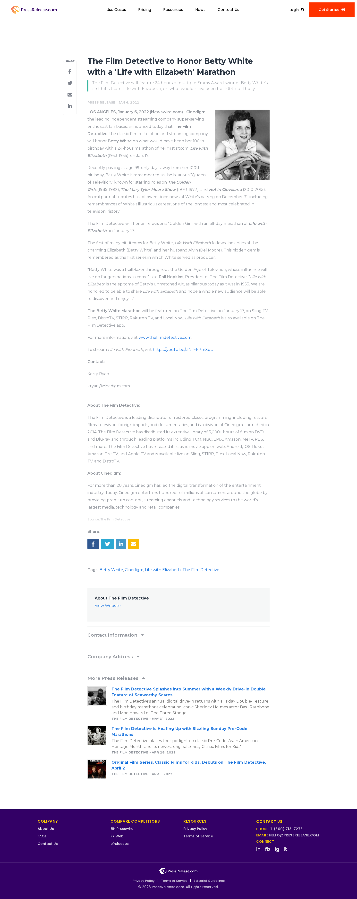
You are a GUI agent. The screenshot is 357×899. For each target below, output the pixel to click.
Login (294, 9)
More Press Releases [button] (113, 678)
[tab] (178, 635)
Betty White (111, 569)
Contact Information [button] (112, 635)
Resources (173, 9)
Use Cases (116, 9)
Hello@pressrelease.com (294, 835)
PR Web (117, 836)
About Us (46, 828)
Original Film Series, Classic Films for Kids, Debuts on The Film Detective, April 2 (188, 765)
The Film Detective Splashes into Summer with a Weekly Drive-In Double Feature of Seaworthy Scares (188, 692)
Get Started (329, 9)
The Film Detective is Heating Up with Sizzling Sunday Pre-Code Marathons (179, 731)
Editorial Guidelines (209, 880)
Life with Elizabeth (163, 569)
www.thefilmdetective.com (165, 337)
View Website (108, 605)
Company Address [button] (110, 656)
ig (277, 849)
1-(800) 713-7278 (287, 828)
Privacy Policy (195, 828)
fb (267, 849)
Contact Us (228, 9)
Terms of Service (198, 836)
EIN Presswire (121, 828)
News (200, 9)
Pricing (144, 9)
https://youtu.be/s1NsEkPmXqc (183, 349)
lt (285, 849)
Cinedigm (134, 569)
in (258, 849)
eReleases (119, 843)
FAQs (42, 836)
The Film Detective (200, 569)
